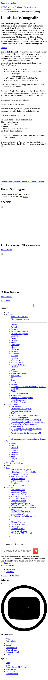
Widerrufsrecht (11, 650)
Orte (7, 441)
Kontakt (9, 645)
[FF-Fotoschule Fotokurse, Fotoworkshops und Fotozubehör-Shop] (24, 9)
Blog (8, 465)
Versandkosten (11, 648)
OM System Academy (14, 463)
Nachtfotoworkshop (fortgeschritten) (25, 415)
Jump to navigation (8, 3)
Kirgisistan (15, 349)
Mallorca (14, 356)
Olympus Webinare (18, 522)
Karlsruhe (14, 454)
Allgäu (13, 391)
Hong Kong (15, 345)
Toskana (14, 380)
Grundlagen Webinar (19, 492)
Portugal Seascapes (18, 364)
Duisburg (14, 445)
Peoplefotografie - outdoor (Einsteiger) (26, 420)
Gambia (14, 338)
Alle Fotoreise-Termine (20, 319)
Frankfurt (14, 448)
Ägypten (14, 329)
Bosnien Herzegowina (19, 334)
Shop (8, 468)
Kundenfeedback (12, 652)
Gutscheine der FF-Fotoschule (17, 667)
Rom (13, 369)
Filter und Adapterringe (20, 474)
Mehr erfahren (6, 250)
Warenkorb (5, 565)
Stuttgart (14, 459)
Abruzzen (14, 325)
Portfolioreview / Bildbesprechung (24, 516)
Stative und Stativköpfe (20, 481)
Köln (13, 457)
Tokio (13, 378)
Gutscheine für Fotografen (21, 470)
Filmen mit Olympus (19, 531)
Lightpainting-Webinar (19, 514)
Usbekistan (15, 382)
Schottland (15, 371)
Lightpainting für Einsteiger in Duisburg (26, 429)
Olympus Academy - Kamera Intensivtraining (28, 439)
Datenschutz (11, 641)
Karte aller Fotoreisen (19, 317)
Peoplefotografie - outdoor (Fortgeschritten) (28, 422)
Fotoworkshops (12, 404)
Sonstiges (14, 483)
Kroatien (14, 351)
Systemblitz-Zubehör (19, 485)
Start (7, 312)
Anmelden (10, 572)
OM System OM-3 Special (21, 533)
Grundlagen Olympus (19, 526)
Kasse (12, 565)
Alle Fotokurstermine (19, 406)
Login (8, 654)
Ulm (12, 461)
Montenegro (15, 360)
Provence (14, 367)
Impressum (10, 643)
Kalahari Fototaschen (19, 476)
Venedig (14, 384)
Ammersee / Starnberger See (22, 398)
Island (13, 347)
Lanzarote (15, 353)
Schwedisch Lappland (19, 373)
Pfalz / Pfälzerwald (18, 400)
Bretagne (14, 336)
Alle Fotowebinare (18, 490)
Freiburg (14, 450)
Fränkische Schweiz (18, 402)
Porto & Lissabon (17, 362)
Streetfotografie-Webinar (20, 503)
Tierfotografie (16, 413)
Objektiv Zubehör (18, 479)
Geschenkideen (12, 674)
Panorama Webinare (18, 501)
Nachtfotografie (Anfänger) (21, 411)
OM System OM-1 (18, 524)
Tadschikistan (16, 376)
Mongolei (14, 358)
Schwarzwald (16, 395)
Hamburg (14, 452)
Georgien (14, 340)
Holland (14, 342)
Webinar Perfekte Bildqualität (22, 505)
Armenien (15, 327)
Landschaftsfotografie (19, 417)
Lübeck (4, 48)
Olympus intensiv (17, 529)
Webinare (9, 487)
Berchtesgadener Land (19, 393)
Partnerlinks (10, 671)
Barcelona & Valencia (19, 331)
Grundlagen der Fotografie (21, 409)
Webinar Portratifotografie (21, 496)
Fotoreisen (10, 314)
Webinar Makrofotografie (21, 512)
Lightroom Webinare (19, 498)
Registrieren (10, 569)
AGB (8, 639)
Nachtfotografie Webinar (20, 494)
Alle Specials (6, 301)
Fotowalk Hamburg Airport (21, 431)
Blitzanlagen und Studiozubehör (23, 472)
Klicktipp (4, 563)
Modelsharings (11, 669)
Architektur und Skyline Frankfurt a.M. (26, 433)
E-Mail (25, 197)
